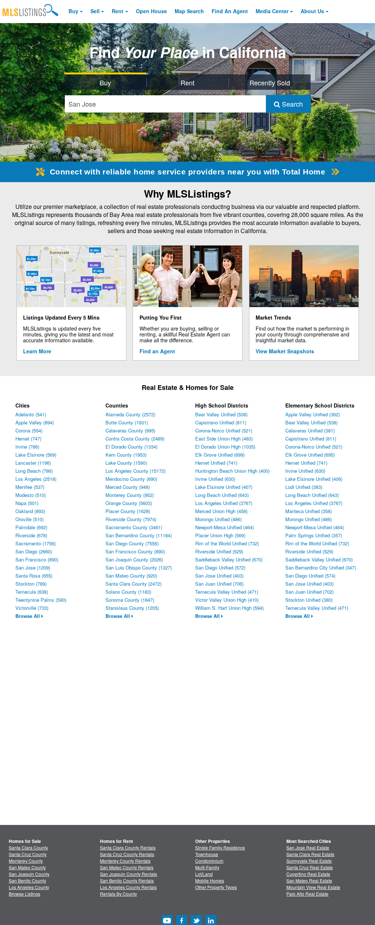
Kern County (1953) (125, 454)
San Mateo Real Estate (309, 880)
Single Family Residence (220, 847)
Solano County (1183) (128, 591)
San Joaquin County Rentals (128, 874)
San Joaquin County (29, 874)
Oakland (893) (30, 511)
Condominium (209, 861)
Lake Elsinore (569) (35, 454)
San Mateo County (27, 867)
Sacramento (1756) (35, 543)
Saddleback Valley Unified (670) (229, 559)
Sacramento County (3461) (133, 527)
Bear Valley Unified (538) (221, 414)
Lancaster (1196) (33, 462)
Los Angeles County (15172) (135, 470)
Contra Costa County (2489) (134, 438)
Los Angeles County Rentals (128, 887)
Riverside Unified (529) (219, 551)
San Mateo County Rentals (126, 867)
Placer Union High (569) (220, 535)
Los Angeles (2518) (35, 478)
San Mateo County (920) (131, 575)
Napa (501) (26, 503)
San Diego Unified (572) (220, 567)
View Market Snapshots (285, 351)
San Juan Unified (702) (309, 591)
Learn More (37, 351)
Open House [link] (151, 11)
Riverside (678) (31, 535)
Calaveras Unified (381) (310, 430)
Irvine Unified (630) (215, 478)
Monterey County (26, 861)
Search (291, 103)
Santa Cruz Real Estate (309, 867)
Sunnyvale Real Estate (309, 861)
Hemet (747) (28, 438)
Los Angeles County (29, 887)
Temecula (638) (31, 591)
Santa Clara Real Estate (310, 854)
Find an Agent (157, 351)
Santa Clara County (28, 847)
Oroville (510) (29, 519)
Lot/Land (204, 874)
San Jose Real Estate (307, 847)
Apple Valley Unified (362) (312, 414)
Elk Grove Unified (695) (310, 454)
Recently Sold (269, 82)
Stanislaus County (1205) (132, 607)
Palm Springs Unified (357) (313, 535)
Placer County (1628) (127, 511)
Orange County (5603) (128, 503)
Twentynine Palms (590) (40, 599)
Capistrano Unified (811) (220, 422)
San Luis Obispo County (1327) (138, 567)
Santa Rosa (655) (33, 575)
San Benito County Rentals (127, 880)
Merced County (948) (127, 486)
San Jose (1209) (32, 567)
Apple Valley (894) (34, 422)
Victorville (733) (31, 607)
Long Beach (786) (34, 470)
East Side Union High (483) (224, 438)
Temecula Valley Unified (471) (226, 591)
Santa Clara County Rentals (128, 847)
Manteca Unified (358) (308, 511)
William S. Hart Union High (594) (229, 607)
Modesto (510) (30, 494)
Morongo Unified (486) (218, 519)
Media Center (272, 11)
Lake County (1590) (126, 462)
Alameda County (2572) (130, 414)
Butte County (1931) (126, 422)
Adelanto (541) (30, 414)
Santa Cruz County (28, 854)
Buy (73, 11)
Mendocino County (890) (131, 478)
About (312, 11)
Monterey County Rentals (125, 861)
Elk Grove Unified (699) (220, 454)
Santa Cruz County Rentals (127, 854)
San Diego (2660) (33, 551)
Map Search (189, 11)
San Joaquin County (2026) (134, 559)
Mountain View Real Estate (313, 887)
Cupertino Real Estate (308, 874)
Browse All (28, 615)
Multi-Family (207, 867)
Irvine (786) (27, 446)
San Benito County (27, 880)
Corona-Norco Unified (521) (223, 430)
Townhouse (206, 854)
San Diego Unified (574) (310, 575)
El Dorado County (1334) (131, 446)
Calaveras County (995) (130, 430)
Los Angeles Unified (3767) (223, 503)
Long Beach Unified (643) (222, 494)
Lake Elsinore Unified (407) (223, 486)
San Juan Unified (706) (219, 583)
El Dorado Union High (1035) (225, 446)
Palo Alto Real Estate (307, 894)
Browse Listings (24, 894)
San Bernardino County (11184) (138, 535)
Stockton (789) (31, 583)
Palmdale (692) (31, 527)
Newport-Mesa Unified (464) (224, 527)
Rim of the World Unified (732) (227, 543)
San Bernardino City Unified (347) (320, 567)
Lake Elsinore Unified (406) (313, 478)
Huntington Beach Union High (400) (232, 470)
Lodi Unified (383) (303, 486)
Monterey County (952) (129, 494)
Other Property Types (216, 887)
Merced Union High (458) (221, 511)
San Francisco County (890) (135, 551)
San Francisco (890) (36, 559)
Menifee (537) (29, 486)
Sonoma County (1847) (129, 599)
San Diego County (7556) (132, 543)
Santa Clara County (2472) (133, 583)
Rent (117, 11)
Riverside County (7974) (130, 519)
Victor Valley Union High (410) (227, 599)
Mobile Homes (209, 880)
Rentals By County (118, 894)
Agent (230, 11)
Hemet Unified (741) (216, 462)
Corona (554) (28, 430)
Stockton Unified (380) (309, 599)
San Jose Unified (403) (219, 575)
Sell (95, 11)
